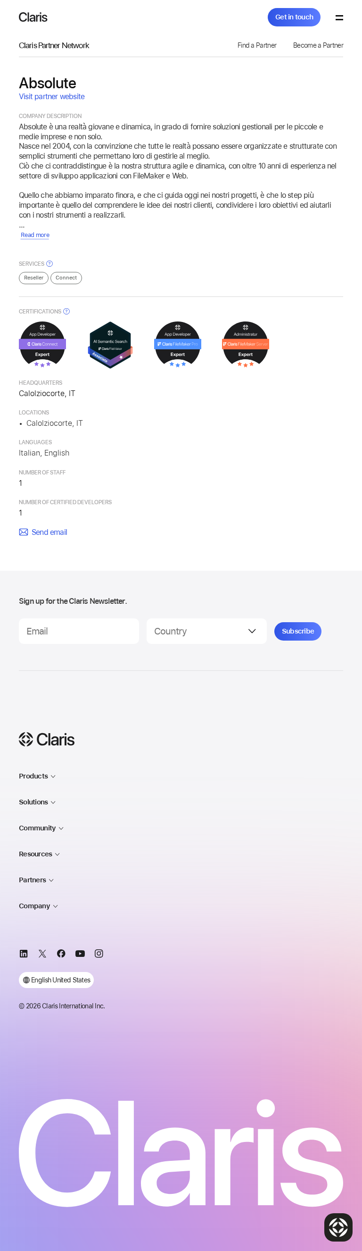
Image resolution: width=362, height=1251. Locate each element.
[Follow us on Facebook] (61, 955)
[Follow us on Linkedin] (23, 955)
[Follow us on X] (42, 955)
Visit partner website (51, 96)
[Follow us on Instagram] (99, 955)
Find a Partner (257, 45)
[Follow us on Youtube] (80, 955)
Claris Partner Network (54, 45)
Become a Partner (318, 45)
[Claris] (33, 17)
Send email (49, 532)
